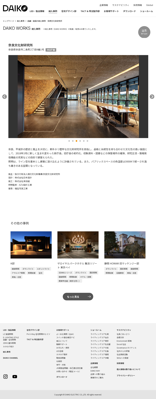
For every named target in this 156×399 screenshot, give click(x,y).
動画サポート (61, 344)
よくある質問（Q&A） (65, 334)
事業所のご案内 (96, 377)
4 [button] (80, 141)
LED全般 (59, 351)
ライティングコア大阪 (99, 347)
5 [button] (83, 141)
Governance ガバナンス (126, 347)
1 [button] (69, 141)
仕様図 (59, 361)
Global (149, 5)
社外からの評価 (123, 351)
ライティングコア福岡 (99, 354)
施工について (61, 341)
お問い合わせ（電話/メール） (68, 371)
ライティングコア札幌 (99, 334)
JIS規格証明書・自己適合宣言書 (69, 368)
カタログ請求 (61, 354)
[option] (78, 96)
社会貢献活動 (122, 354)
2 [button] (72, 141)
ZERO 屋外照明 (9, 343)
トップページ (8, 21)
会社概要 (94, 367)
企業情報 (103, 5)
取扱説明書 (61, 358)
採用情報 (137, 5)
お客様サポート (111, 11)
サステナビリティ (120, 5)
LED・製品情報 (37, 11)
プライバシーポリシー (126, 375)
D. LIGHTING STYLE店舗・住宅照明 (11, 338)
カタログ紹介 (8, 346)
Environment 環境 (124, 341)
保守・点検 (61, 364)
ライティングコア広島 (99, 351)
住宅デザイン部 (68, 11)
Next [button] (152, 96)
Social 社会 (121, 344)
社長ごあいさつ (123, 334)
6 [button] (87, 141)
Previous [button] (4, 96)
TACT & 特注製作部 (90, 11)
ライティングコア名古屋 (100, 344)
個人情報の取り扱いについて (128, 369)
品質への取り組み (97, 374)
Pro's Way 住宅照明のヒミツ (38, 334)
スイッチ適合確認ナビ (65, 337)
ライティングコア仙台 (99, 337)
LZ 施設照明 (8, 334)
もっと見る (73, 296)
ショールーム (146, 11)
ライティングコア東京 (99, 341)
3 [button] (76, 141)
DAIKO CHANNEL (10, 358)
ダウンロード (129, 11)
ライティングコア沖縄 (99, 358)
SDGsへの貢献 (122, 358)
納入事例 (53, 11)
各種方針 (120, 337)
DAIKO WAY (95, 370)
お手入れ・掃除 (62, 347)
